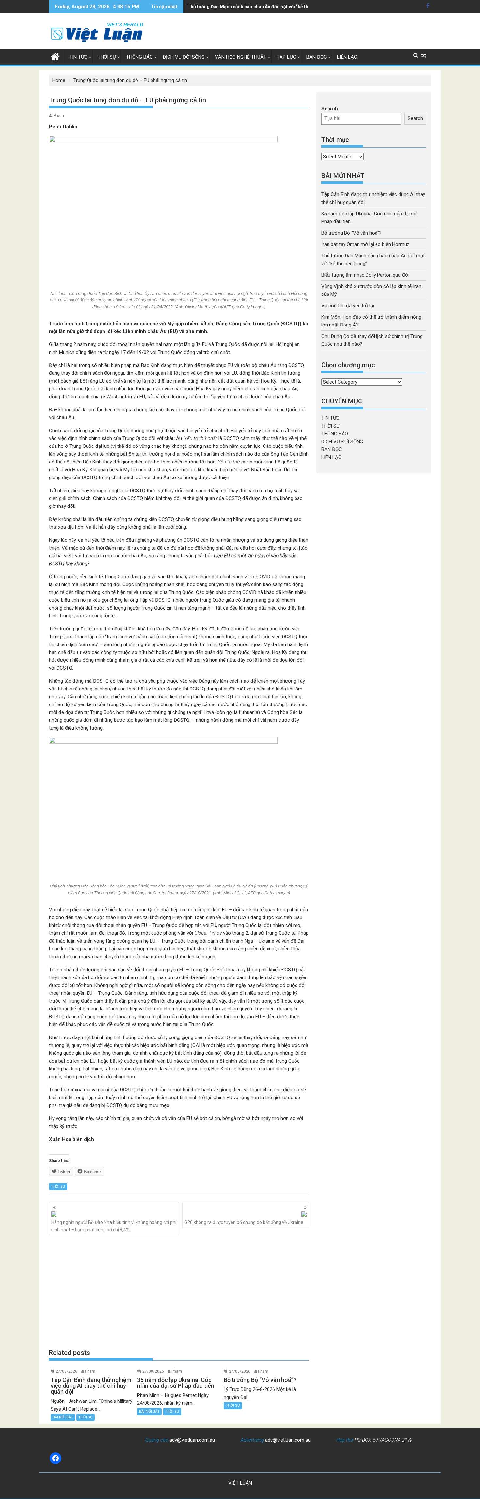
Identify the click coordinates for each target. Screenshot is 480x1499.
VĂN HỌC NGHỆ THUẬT (240, 57)
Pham (59, 116)
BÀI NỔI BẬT (63, 1417)
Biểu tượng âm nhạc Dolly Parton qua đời (365, 275)
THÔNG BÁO (139, 57)
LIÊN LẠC (347, 57)
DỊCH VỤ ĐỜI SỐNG (184, 57)
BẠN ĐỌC (316, 57)
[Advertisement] (179, 1292)
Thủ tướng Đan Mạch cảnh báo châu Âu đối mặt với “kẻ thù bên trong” (261, 6)
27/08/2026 (66, 1371)
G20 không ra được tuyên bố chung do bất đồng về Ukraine (243, 1222)
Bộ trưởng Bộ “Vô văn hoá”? (351, 233)
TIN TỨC (78, 57)
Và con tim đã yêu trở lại (347, 306)
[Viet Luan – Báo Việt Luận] (55, 56)
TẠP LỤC (286, 57)
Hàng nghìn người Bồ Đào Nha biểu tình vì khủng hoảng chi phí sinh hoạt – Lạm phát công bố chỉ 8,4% (113, 1226)
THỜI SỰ (107, 57)
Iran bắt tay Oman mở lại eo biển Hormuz (365, 244)
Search (329, 109)
